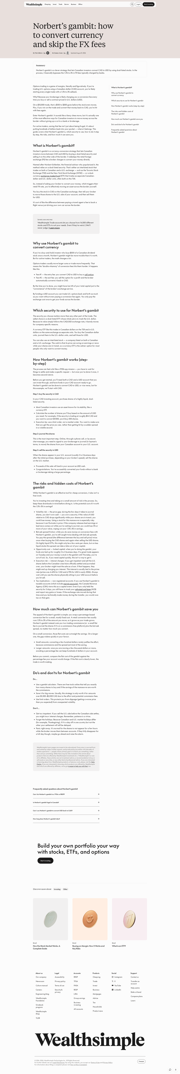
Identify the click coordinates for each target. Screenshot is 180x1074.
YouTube (117, 985)
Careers (39, 990)
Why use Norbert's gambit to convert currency (122, 94)
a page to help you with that (78, 766)
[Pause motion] (175, 1069)
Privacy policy (60, 981)
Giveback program (39, 1006)
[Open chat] (170, 1069)
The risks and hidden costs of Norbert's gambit (122, 112)
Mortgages (97, 994)
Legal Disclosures (58, 1062)
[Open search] (132, 4)
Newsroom (40, 981)
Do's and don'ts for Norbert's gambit (125, 124)
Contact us (135, 977)
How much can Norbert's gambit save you (127, 119)
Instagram (118, 977)
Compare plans (137, 996)
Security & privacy (58, 991)
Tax (94, 1002)
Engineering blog (42, 994)
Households (97, 1007)
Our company (41, 977)
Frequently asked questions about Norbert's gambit (124, 131)
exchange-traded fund (50, 176)
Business (73, 4)
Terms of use (59, 985)
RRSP (76, 977)
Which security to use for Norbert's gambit (127, 100)
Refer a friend (136, 992)
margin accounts (70, 583)
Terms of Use (95, 1062)
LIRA (75, 994)
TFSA (76, 981)
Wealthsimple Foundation (41, 999)
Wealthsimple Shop (41, 1012)
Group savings (79, 998)
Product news (98, 1011)
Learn (133, 1000)
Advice (95, 998)
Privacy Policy (107, 1062)
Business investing (77, 1003)
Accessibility (59, 977)
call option (89, 274)
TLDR (38, 1018)
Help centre (135, 988)
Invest (54, 4)
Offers (80, 4)
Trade (60, 4)
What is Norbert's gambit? (121, 87)
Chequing (48, 4)
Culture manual (42, 985)
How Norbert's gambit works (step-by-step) (127, 106)
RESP (76, 990)
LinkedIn (117, 990)
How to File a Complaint (78, 1065)
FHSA (76, 985)
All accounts (78, 1009)
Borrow (66, 4)
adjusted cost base (83, 589)
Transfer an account (135, 982)
